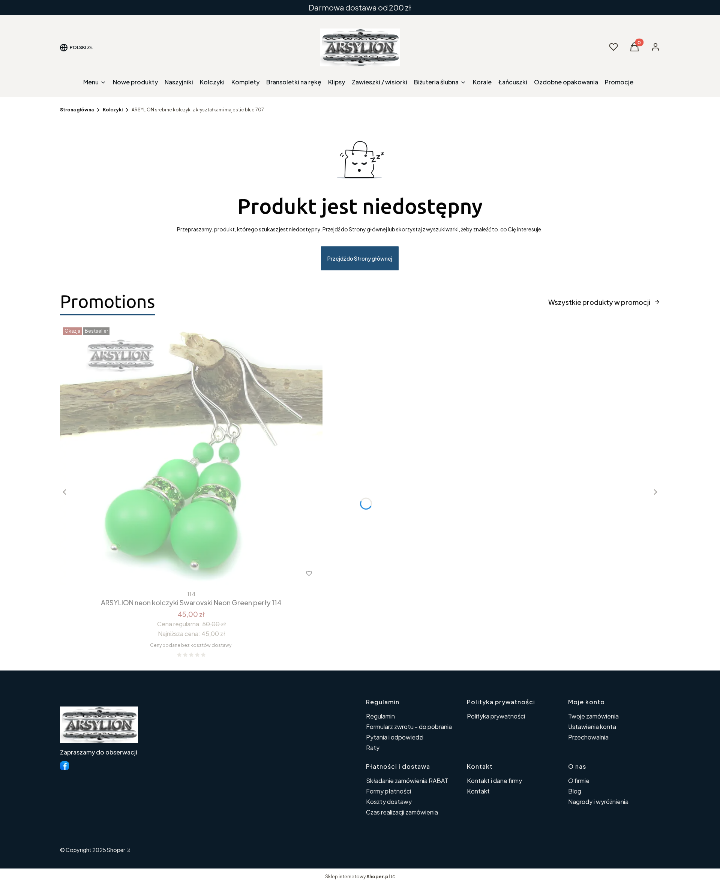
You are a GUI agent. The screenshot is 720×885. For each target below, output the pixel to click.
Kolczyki (113, 109)
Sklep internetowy (357, 876)
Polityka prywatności (496, 716)
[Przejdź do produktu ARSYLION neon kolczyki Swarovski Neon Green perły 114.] (191, 455)
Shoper (116, 849)
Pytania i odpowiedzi (394, 737)
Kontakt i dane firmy (494, 780)
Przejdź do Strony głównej (359, 258)
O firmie (579, 780)
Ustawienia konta (592, 726)
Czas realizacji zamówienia (402, 812)
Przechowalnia (588, 737)
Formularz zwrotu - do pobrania (409, 726)
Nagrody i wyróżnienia (598, 802)
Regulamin (380, 716)
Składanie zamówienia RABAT (407, 780)
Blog (574, 791)
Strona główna (77, 109)
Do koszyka (175, 573)
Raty (373, 748)
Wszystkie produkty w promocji (599, 302)
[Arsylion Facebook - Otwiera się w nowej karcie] (64, 765)
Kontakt (478, 791)
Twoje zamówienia (593, 716)
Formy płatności (388, 791)
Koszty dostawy (389, 802)
